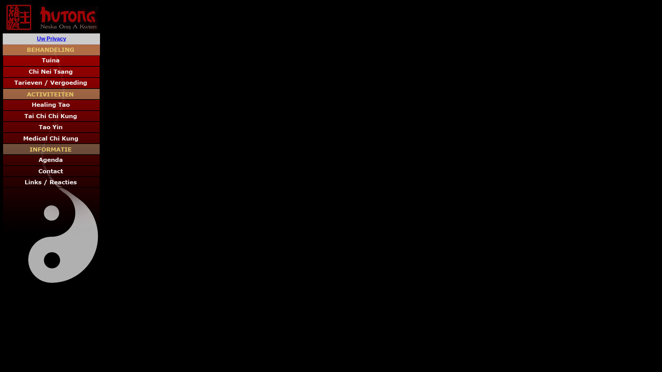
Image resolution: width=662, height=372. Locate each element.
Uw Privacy (51, 39)
